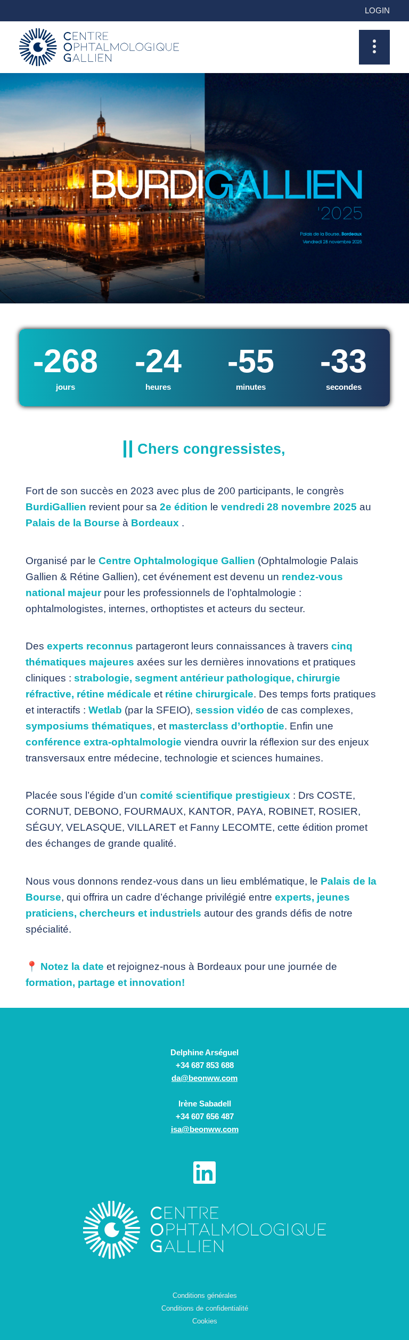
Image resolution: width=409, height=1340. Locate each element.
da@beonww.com (204, 1077)
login (377, 10)
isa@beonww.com (205, 1129)
